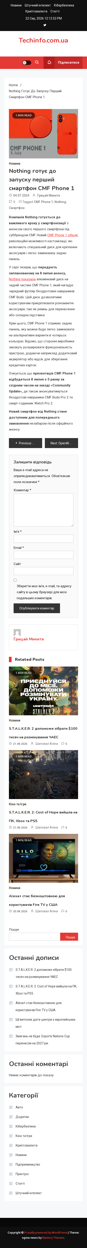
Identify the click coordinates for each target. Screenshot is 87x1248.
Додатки (22, 1117)
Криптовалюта (36, 11)
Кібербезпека (64, 5)
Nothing (60, 202)
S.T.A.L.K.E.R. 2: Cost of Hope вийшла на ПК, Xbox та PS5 (46, 990)
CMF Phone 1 (43, 202)
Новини (16, 5)
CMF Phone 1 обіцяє (62, 235)
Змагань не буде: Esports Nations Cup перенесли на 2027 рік (43, 1039)
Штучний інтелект (38, 5)
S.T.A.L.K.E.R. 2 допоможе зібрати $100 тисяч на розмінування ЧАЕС (44, 973)
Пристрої (22, 1174)
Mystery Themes (53, 1237)
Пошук (14, 930)
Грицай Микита (48, 195)
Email (19, 548)
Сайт (17, 564)
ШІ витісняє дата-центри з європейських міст (45, 1023)
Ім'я (18, 532)
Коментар (22, 490)
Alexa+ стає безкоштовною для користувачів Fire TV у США (39, 1006)
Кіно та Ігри (17, 804)
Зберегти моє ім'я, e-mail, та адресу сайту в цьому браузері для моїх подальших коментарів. (44, 592)
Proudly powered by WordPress (46, 1232)
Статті (55, 11)
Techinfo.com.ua (43, 40)
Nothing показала (22, 279)
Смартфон (17, 208)
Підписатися (68, 62)
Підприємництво (28, 1164)
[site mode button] (26, 62)
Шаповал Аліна (46, 743)
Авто (19, 1107)
